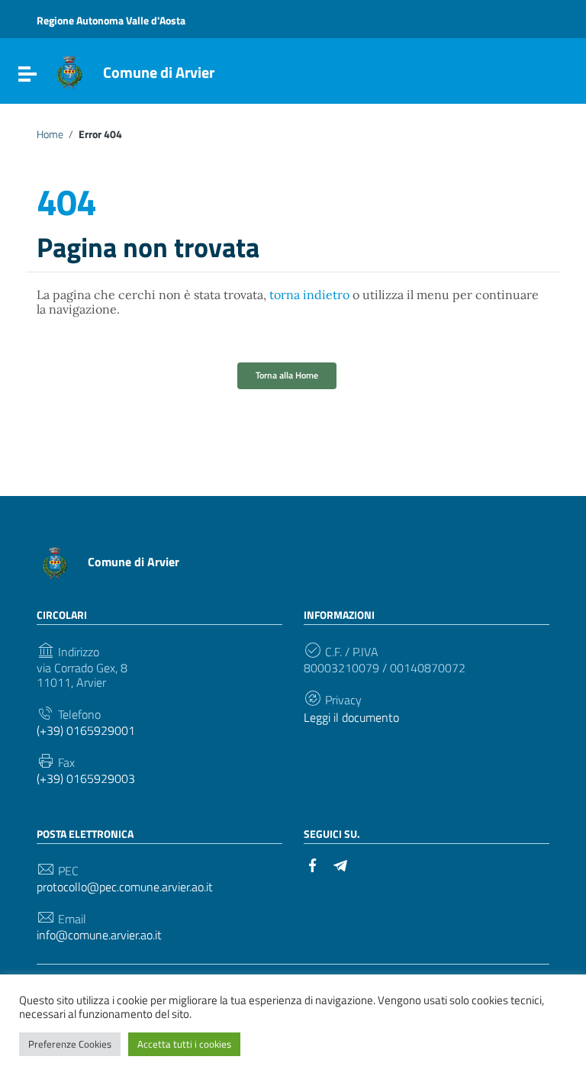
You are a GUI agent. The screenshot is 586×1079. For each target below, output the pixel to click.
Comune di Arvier (158, 72)
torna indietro (309, 294)
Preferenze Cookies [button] (69, 1044)
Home (50, 134)
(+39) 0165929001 (86, 730)
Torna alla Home (287, 375)
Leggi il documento (351, 717)
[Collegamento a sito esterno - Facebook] (313, 864)
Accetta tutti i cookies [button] (184, 1044)
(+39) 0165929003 (86, 778)
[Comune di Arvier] (69, 71)
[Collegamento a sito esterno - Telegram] (340, 864)
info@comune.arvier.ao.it (99, 935)
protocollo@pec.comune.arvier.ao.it (125, 887)
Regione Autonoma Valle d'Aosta (111, 20)
